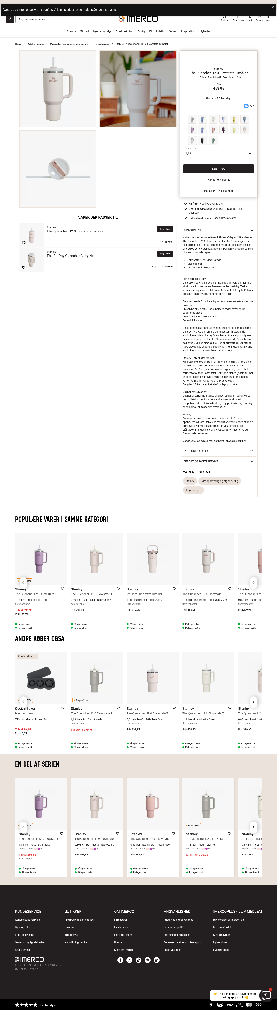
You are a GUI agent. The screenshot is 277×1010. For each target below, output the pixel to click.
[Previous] (23, 583)
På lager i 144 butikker (218, 190)
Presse (118, 942)
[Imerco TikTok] (138, 960)
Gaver (173, 31)
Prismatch (70, 927)
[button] (218, 69)
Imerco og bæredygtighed (178, 919)
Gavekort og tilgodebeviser (30, 942)
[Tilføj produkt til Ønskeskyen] (246, 106)
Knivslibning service (76, 942)
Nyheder (205, 31)
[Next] (253, 583)
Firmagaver (120, 919)
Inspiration (188, 31)
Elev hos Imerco (123, 927)
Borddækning (124, 31)
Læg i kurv (165, 229)
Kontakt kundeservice (27, 919)
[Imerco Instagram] (129, 960)
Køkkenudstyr (102, 31)
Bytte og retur (22, 927)
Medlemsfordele (222, 927)
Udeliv (160, 31)
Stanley (190, 481)
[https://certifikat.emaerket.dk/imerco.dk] (258, 1005)
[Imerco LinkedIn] (157, 960)
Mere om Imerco (123, 950)
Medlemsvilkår (221, 934)
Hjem (18, 43)
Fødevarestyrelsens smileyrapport (183, 942)
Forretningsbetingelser (177, 934)
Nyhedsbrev (220, 942)
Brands (71, 31)
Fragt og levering (24, 934)
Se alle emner (22, 950)
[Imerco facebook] (120, 960)
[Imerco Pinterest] (148, 960)
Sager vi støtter (172, 950)
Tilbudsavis (71, 934)
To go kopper (102, 43)
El (150, 31)
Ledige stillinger (123, 934)
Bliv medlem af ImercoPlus (228, 919)
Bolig (141, 31)
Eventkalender (221, 950)
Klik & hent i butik (219, 179)
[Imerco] (56, 959)
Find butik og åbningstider (79, 919)
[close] (273, 7)
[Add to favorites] (23, 243)
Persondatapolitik (174, 927)
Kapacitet (191, 148)
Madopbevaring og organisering (69, 43)
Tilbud (84, 31)
